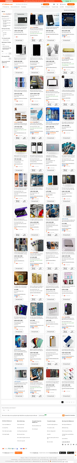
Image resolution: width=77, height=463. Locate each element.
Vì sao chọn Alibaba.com (6, 424)
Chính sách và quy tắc (21, 440)
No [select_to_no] (8, 410)
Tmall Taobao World (33, 457)
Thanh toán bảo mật (20, 424)
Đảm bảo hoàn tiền (20, 427)
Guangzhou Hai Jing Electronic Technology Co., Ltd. (51, 165)
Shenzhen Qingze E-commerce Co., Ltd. (20, 226)
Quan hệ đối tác (65, 438)
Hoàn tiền (49, 434)
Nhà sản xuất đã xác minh (36, 425)
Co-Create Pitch (5, 427)
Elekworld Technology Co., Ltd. (19, 390)
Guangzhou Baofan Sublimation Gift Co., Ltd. (52, 358)
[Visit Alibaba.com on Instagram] (71, 444)
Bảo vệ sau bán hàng (20, 434)
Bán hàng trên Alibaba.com (66, 424)
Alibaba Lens (6, 452)
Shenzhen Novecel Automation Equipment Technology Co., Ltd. (35, 358)
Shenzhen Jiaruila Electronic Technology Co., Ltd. (19, 260)
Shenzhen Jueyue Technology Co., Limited (52, 292)
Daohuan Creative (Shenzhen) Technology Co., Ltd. (35, 292)
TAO (47, 457)
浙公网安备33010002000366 (57, 461)
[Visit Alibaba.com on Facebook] (62, 444)
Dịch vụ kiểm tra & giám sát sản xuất (23, 437)
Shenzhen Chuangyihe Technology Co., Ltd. (68, 262)
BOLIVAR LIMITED (49, 194)
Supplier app (35, 452)
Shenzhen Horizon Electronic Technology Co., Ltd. (19, 358)
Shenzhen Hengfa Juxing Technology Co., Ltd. (36, 196)
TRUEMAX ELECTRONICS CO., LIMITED (51, 389)
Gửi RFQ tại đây (42, 415)
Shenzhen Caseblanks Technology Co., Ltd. (52, 323)
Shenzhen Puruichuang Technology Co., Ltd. (20, 195)
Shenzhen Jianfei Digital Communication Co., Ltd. (66, 98)
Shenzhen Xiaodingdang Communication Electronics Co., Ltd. (36, 226)
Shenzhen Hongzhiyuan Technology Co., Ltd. (20, 66)
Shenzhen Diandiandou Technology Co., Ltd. (36, 263)
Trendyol (50, 457)
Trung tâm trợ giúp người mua (52, 424)
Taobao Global (43, 457)
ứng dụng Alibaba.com (54, 452)
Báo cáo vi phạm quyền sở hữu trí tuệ (53, 438)
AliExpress (22, 457)
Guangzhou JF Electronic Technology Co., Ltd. (20, 98)
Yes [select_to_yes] (4, 410)
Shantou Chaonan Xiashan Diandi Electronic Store (67, 130)
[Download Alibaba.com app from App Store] (62, 453)
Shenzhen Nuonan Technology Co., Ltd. (52, 99)
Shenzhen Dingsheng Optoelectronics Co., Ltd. (34, 35)
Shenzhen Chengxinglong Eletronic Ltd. (52, 229)
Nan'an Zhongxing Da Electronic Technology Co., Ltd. (19, 294)
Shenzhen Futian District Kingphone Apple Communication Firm (68, 67)
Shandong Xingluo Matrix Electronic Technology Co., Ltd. (20, 34)
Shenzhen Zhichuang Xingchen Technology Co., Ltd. (35, 98)
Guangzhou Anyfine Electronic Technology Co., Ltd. (19, 326)
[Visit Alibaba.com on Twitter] (68, 444)
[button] (41, 4)
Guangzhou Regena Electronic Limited (35, 390)
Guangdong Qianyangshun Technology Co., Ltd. (66, 228)
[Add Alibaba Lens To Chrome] (18, 453)
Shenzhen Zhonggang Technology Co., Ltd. (68, 388)
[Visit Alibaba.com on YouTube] (73, 444)
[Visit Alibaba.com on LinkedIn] (65, 444)
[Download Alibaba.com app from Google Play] (71, 453)
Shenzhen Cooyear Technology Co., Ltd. (36, 163)
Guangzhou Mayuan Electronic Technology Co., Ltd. (51, 67)
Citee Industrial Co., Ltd (18, 163)
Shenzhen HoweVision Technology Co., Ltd (68, 34)
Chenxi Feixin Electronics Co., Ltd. (20, 132)
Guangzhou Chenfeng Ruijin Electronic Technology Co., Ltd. (67, 196)
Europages (55, 457)
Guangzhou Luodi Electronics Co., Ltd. (36, 325)
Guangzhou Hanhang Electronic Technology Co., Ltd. (67, 292)
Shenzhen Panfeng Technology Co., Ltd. (68, 163)
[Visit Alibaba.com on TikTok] (76, 444)
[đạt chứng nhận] (37, 122)
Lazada (38, 457)
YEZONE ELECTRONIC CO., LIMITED (52, 131)
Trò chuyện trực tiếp (50, 427)
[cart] (58, 4)
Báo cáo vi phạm (50, 441)
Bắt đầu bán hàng (65, 427)
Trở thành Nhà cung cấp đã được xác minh (68, 435)
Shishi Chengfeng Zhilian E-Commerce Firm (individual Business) (52, 260)
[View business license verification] (48, 461)
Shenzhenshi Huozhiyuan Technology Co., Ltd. (36, 131)
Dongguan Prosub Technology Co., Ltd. (68, 356)
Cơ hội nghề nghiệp (5, 434)
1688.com (27, 457)
